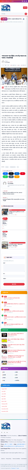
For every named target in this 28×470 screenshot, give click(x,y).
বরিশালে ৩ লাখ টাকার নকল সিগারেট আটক (12, 298)
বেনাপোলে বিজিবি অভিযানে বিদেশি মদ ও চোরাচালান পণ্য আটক (14, 304)
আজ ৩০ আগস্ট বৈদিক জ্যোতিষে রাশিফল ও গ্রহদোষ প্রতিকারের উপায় (16, 334)
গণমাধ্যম (7, 167)
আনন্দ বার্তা (4, 231)
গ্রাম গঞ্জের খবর (4, 219)
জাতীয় (3, 21)
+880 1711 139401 (8, 444)
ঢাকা (3, 372)
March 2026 (4, 401)
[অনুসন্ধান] (26, 14)
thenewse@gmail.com (9, 446)
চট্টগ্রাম (17, 372)
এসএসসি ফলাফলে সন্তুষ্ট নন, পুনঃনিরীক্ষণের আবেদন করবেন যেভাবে (15, 317)
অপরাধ (5, 296)
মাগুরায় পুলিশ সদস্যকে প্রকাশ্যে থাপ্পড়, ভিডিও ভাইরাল (16, 345)
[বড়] (8, 65)
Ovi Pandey (7, 62)
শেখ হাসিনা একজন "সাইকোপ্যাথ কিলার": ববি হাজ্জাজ (15, 245)
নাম (4, 273)
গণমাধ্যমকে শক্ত (12, 167)
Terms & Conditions (16, 458)
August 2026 (4, 388)
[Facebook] (22, 1)
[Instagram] (24, 1)
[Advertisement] (14, 37)
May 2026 (3, 396)
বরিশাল (4, 377)
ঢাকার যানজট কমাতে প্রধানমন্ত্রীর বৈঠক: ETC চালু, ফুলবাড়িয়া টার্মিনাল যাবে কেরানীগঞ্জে (17, 362)
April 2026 (4, 398)
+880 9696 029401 (21, 444)
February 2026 (4, 403)
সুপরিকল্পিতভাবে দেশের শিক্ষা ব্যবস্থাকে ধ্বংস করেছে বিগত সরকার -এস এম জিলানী (16, 356)
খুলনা (16, 375)
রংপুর (4, 380)
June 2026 (4, 393)
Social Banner (24, 458)
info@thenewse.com (19, 446)
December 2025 (5, 408)
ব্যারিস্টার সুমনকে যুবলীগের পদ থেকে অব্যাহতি (16, 212)
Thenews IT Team (15, 468)
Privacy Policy (8, 458)
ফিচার (5, 322)
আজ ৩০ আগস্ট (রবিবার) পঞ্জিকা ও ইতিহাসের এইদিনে (16, 339)
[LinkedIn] (26, 1)
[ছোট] (3, 65)
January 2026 (4, 406)
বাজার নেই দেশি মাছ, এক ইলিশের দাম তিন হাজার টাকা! (14, 311)
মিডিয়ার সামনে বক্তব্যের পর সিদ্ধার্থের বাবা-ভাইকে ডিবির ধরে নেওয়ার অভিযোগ (16, 351)
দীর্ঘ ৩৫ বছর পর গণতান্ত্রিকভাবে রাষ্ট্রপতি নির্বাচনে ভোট (13, 324)
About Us (3, 458)
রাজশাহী (4, 375)
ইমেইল (4, 278)
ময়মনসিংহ (17, 380)
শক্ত (17, 167)
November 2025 (5, 411)
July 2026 (3, 391)
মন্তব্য (4, 263)
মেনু (26, 7)
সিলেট (17, 377)
